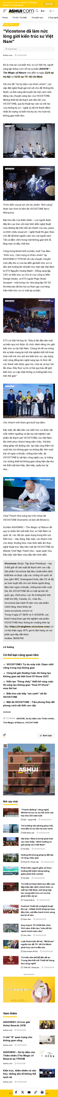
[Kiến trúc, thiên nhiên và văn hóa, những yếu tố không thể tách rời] (47, 1073)
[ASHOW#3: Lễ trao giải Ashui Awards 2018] (47, 1024)
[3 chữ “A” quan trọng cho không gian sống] (47, 1040)
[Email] (29, 1092)
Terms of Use (17, 5)
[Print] (42, 1092)
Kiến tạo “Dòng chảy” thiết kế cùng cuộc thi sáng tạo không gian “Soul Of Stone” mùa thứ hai (28, 685)
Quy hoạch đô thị (30, 951)
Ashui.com (7, 55)
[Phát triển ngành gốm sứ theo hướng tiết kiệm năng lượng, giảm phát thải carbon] (11, 870)
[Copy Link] (35, 1092)
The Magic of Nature (13, 722)
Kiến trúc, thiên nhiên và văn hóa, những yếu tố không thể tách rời (19, 1074)
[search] (37, 11)
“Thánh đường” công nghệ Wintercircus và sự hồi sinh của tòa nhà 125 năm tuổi (37, 812)
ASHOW (21, 718)
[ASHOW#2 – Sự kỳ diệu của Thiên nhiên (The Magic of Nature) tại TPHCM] (47, 1055)
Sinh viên (27, 919)
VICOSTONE (31, 722)
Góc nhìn (27, 935)
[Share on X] (22, 1092)
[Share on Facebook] (16, 1092)
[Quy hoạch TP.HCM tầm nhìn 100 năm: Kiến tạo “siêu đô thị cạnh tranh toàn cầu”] (11, 928)
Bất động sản (28, 833)
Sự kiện (26, 849)
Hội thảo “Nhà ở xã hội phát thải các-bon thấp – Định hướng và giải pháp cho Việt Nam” (37, 841)
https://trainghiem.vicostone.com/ (30, 626)
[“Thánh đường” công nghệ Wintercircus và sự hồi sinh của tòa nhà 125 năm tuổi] (11, 812)
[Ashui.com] (21, 11)
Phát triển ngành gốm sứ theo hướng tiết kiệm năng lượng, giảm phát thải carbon (36, 871)
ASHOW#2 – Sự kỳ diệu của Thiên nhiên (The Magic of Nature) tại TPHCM (19, 1055)
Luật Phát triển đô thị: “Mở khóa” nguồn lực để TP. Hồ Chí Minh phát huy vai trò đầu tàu (37, 944)
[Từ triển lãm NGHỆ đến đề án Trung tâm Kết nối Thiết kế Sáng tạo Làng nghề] (11, 960)
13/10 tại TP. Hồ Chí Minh (28, 76)
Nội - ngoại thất (29, 820)
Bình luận (47, 735)
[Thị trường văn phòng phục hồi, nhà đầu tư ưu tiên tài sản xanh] (11, 828)
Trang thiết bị (28, 900)
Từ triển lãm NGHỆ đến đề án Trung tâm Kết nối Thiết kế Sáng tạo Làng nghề (37, 960)
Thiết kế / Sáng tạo (31, 967)
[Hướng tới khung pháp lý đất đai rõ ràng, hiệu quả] (11, 857)
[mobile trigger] (5, 11)
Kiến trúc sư (11, 25)
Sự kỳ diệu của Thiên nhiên (40, 718)
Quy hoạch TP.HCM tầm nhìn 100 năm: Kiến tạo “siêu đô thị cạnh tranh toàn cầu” (36, 928)
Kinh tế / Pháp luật (31, 862)
